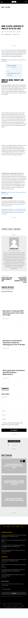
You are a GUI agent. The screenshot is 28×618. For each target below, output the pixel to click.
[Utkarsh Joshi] (2, 34)
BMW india (4, 229)
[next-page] (5, 383)
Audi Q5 (3, 205)
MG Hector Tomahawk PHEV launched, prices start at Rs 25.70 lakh (13, 313)
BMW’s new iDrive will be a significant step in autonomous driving (13, 540)
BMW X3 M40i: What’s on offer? (14, 73)
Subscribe (14, 593)
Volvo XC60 (9, 205)
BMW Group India (18, 173)
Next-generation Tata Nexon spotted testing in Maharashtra (14, 372)
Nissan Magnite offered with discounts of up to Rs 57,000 (21, 280)
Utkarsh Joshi (7, 34)
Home (2, 7)
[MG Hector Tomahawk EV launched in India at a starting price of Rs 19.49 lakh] (14, 331)
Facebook (8, 526)
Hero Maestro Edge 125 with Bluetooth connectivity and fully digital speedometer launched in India (13, 545)
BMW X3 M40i (4, 50)
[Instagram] (13, 526)
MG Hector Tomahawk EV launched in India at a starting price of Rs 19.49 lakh (14, 343)
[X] (22, 526)
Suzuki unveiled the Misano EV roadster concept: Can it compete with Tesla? (13, 551)
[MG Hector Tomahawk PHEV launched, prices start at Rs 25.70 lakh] (14, 301)
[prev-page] (2, 383)
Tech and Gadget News (14, 441)
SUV (8, 89)
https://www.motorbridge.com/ (14, 250)
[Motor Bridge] (14, 2)
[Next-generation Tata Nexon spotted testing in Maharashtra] (14, 360)
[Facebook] (4, 526)
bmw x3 (10, 229)
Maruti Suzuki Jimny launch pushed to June (6, 279)
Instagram (17, 526)
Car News (7, 7)
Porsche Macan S (21, 204)
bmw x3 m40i (17, 229)
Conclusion (10, 75)
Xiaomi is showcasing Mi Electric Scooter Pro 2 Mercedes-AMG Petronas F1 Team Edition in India (13, 535)
